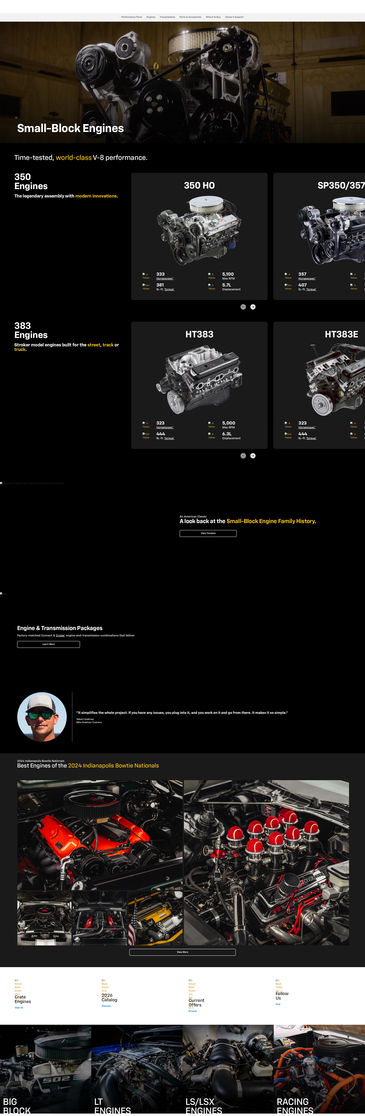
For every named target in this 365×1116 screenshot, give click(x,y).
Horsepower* (165, 278)
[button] (165, 278)
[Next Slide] (253, 306)
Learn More (48, 644)
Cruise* (60, 635)
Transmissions (167, 17)
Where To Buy (213, 17)
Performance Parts (131, 17)
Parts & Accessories (190, 17)
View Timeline (208, 533)
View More (182, 952)
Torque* (169, 289)
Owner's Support (234, 17)
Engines (151, 17)
